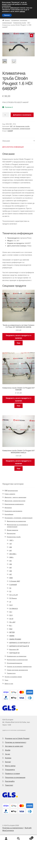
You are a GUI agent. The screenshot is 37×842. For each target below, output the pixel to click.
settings (22, 11)
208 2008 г (13, 554)
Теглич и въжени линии (13, 677)
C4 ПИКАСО (13, 608)
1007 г (11, 540)
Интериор (8, 508)
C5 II (10, 615)
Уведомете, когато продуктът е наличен (18, 336)
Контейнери (9, 514)
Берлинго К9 (13, 649)
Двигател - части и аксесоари (15, 497)
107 (10, 544)
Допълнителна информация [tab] (13, 147)
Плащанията (10, 769)
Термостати (11, 673)
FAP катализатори (11, 490)
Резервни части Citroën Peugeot (17, 738)
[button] (31, 35)
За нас (7, 754)
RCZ (10, 629)
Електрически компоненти (14, 504)
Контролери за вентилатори (17, 660)
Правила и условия (12, 773)
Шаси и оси (9, 683)
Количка (8, 758)
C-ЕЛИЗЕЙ (13, 585)
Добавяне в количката (22, 115)
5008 (11, 578)
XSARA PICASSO (15, 639)
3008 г (11, 557)
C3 (10, 591)
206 (10, 547)
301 (10, 561)
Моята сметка (10, 766)
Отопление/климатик (14, 663)
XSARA (11, 636)
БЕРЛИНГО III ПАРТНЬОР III (19, 646)
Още (18, 343)
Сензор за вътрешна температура (19, 666)
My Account (6, 838)
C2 (10, 588)
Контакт (8, 762)
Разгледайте (10, 781)
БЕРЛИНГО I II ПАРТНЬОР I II (19, 643)
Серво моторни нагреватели (17, 670)
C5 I (10, 612)
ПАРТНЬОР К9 (14, 653)
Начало (7, 20)
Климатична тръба (19, 23)
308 (10, 571)
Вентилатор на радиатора (16, 521)
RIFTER (12, 632)
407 (10, 574)
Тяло (6, 680)
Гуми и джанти (10, 494)
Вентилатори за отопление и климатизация (17, 526)
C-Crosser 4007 (14, 581)
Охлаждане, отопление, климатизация (16, 128)
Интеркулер (11, 533)
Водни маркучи (12, 530)
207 (10, 550)
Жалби (7, 750)
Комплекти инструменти (13, 511)
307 (28, 23)
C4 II (10, 605)
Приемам (7, 15)
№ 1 (10, 625)
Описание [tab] (6, 141)
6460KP (10, 131)
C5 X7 (11, 619)
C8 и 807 (12, 622)
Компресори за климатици (16, 656)
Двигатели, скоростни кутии (15, 501)
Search (18, 838)
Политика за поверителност (15, 742)
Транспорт (9, 785)
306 (10, 564)
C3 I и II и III (13, 595)
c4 (14, 126)
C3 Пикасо (13, 598)
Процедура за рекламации (15, 777)
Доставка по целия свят (14, 746)
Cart (28, 836)
